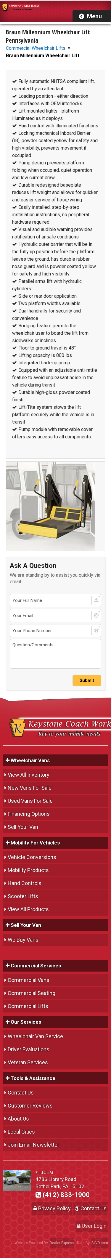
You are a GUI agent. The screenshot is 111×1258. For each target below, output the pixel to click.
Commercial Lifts (28, 1006)
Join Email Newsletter (33, 1145)
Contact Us (21, 1092)
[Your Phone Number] (55, 630)
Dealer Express (62, 1243)
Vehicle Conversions (32, 857)
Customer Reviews (30, 1105)
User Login (94, 1226)
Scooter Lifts (23, 896)
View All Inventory (28, 775)
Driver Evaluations (28, 1049)
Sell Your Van (23, 827)
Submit (87, 680)
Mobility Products (28, 870)
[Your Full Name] (55, 600)
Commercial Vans (28, 980)
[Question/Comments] (55, 654)
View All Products (28, 909)
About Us (18, 1119)
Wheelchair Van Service (35, 1036)
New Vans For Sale (30, 788)
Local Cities (21, 1132)
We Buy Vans (23, 940)
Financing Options (29, 814)
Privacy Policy (54, 1208)
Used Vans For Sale (30, 801)
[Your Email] (55, 615)
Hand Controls (24, 883)
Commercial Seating (31, 993)
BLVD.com (99, 1243)
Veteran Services (28, 1062)
